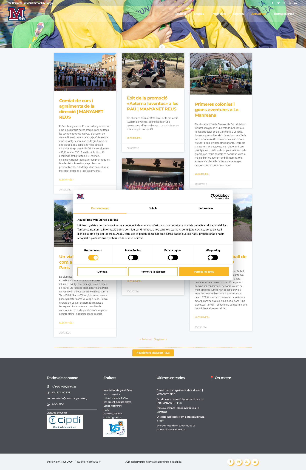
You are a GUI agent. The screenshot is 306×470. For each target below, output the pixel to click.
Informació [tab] (206, 208)
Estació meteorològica (115, 398)
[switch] (133, 257)
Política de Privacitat (148, 461)
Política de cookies (171, 461)
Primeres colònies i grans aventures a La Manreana (217, 110)
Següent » (160, 339)
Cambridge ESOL (112, 417)
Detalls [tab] (153, 208)
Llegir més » (66, 179)
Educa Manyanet (112, 405)
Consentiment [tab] (100, 208)
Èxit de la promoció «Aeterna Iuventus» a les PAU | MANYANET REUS (152, 103)
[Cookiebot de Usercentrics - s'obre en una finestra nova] (213, 196)
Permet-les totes (204, 271)
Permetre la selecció (153, 271)
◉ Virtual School (33, 3)
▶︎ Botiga (48, 3)
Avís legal (130, 461)
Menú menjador (111, 394)
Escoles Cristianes (112, 413)
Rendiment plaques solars (117, 401)
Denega (102, 271)
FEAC (106, 409)
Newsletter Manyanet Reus (117, 390)
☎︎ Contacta (15, 3)
